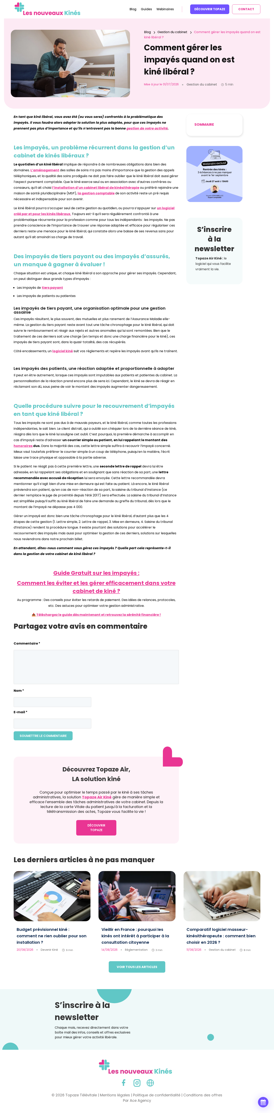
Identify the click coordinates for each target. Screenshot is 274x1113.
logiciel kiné (62, 351)
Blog (133, 9)
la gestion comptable (96, 193)
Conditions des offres (202, 1094)
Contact (246, 9)
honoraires (23, 446)
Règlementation (136, 950)
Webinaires (165, 9)
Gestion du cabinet (222, 950)
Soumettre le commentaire (43, 735)
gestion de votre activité (147, 128)
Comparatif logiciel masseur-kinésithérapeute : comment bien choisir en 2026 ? (221, 936)
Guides (146, 9)
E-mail (20, 712)
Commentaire (27, 643)
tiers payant (52, 287)
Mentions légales (115, 1094)
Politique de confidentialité (156, 1094)
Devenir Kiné (49, 950)
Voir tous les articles (137, 967)
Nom (19, 690)
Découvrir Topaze (209, 9)
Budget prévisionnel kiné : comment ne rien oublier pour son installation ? (51, 936)
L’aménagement (44, 170)
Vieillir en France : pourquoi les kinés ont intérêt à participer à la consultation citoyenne (135, 936)
